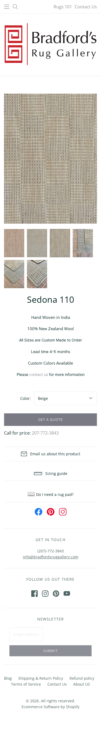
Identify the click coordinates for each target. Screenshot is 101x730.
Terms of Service (26, 684)
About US (81, 684)
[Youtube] (67, 593)
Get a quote (50, 419)
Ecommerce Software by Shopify (50, 706)
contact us (38, 374)
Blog (8, 678)
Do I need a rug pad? (50, 494)
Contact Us (86, 7)
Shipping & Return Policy (40, 678)
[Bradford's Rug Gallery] (50, 43)
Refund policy (81, 678)
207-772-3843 (45, 433)
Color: (25, 398)
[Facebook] (34, 593)
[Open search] (15, 6)
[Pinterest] (56, 593)
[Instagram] (45, 593)
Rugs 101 (63, 7)
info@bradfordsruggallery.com (50, 556)
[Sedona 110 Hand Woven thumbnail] (14, 243)
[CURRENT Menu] (6, 6)
